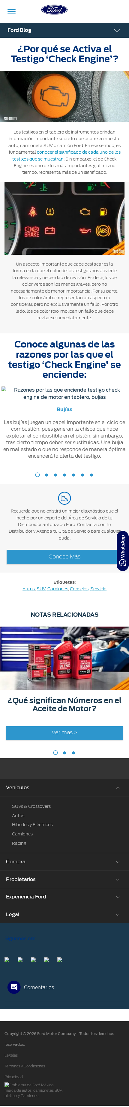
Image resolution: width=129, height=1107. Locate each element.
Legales (11, 1055)
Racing (19, 843)
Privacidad (13, 1077)
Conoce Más (64, 557)
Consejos (79, 588)
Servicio (98, 588)
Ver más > (64, 732)
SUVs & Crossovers (31, 806)
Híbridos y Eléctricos (32, 824)
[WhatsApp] (122, 551)
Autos (28, 588)
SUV (41, 588)
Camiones (57, 588)
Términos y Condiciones (24, 1066)
